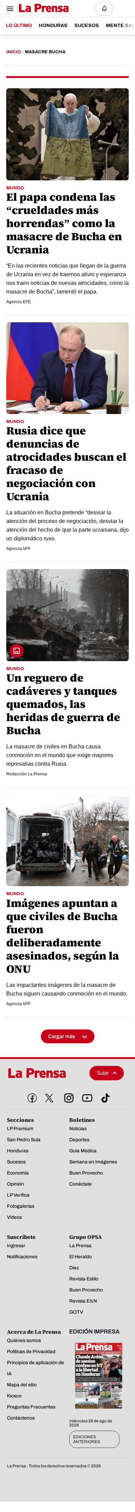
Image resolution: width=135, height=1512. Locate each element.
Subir (103, 1073)
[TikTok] (104, 1096)
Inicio (13, 52)
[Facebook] (31, 1096)
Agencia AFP (18, 548)
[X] (49, 1098)
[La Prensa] (45, 1073)
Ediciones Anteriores (86, 1439)
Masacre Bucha (45, 52)
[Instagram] (67, 1096)
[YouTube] (86, 1096)
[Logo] (42, 8)
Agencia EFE (18, 301)
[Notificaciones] (104, 9)
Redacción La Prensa (26, 774)
